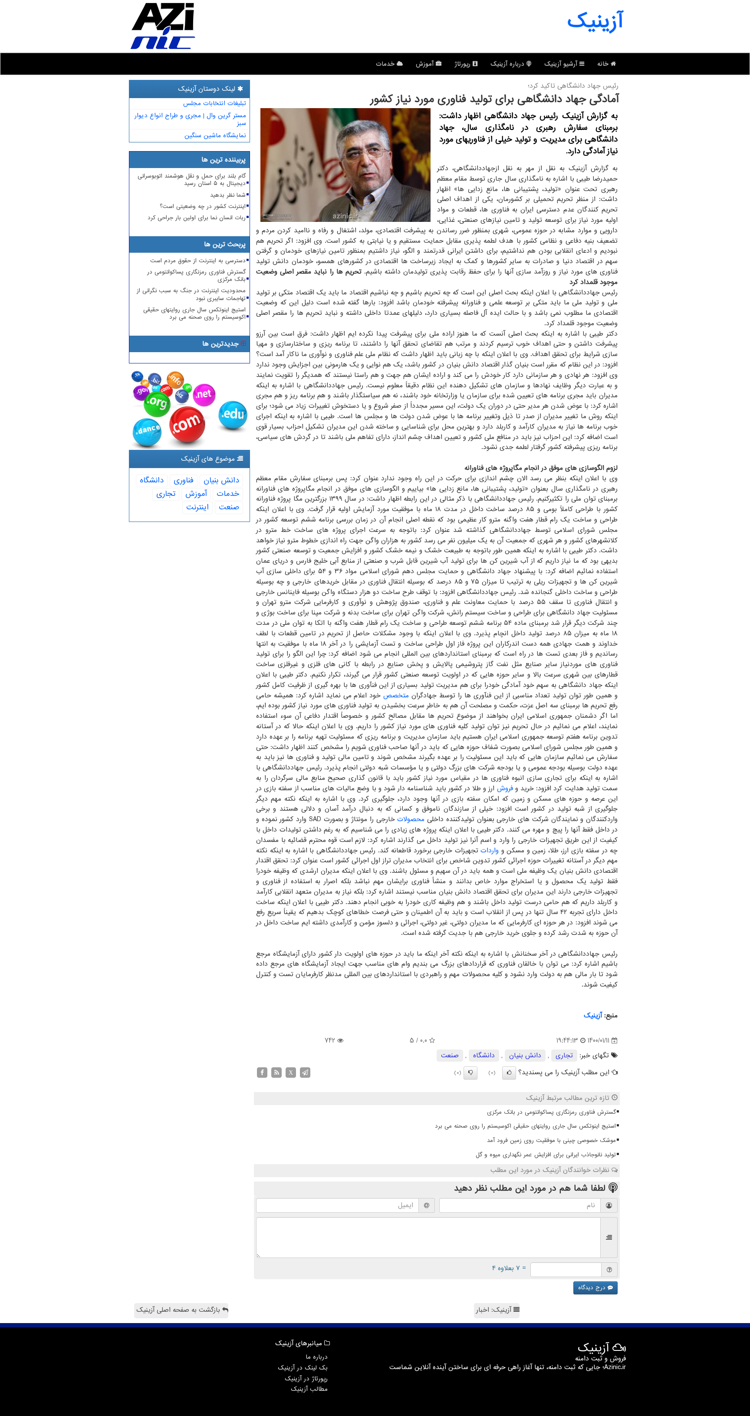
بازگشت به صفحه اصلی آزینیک (179, 1310)
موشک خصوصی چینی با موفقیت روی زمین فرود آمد (551, 1140)
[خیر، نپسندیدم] (470, 1072)
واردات (489, 850)
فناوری (184, 480)
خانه (604, 64)
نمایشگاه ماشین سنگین (215, 135)
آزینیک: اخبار (494, 1310)
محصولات (410, 819)
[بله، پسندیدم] (509, 1072)
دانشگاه (484, 1055)
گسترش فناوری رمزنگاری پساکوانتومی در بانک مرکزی (551, 1112)
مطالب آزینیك (309, 1389)
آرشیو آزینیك (561, 64)
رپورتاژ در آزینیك (306, 1378)
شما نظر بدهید (228, 195)
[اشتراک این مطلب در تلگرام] (305, 1072)
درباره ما (317, 1357)
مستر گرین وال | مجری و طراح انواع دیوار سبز (190, 120)
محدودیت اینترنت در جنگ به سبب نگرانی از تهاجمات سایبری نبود (191, 294)
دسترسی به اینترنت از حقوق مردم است (198, 261)
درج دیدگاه (593, 1288)
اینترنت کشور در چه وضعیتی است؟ (203, 206)
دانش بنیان (525, 1055)
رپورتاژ (463, 64)
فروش (505, 788)
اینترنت (197, 507)
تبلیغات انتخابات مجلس (214, 103)
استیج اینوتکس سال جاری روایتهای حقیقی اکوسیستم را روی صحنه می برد (525, 1126)
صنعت (450, 1055)
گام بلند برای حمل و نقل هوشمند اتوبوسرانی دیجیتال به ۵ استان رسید (192, 180)
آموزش (426, 64)
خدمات (386, 64)
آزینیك (593, 1015)
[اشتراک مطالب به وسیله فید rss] (276, 1072)
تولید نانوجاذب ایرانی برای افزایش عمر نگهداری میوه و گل (546, 1155)
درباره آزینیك (508, 64)
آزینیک (595, 22)
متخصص (396, 695)
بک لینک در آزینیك (303, 1368)
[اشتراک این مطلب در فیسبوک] (262, 1072)
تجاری (564, 1055)
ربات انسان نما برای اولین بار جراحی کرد (197, 218)
